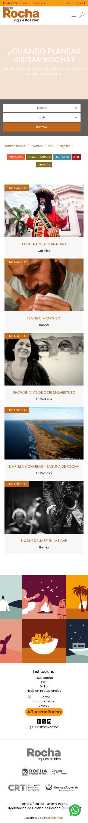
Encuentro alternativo (44, 244)
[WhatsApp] (75, 810)
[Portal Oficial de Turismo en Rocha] (19, 15)
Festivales (62, 157)
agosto (65, 146)
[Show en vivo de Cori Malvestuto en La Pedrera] (44, 359)
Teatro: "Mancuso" (44, 318)
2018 (51, 146)
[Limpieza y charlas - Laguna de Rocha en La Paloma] (44, 433)
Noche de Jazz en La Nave (44, 540)
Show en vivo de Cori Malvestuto (44, 392)
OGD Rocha (44, 678)
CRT (44, 682)
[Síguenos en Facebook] (39, 721)
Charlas (44, 164)
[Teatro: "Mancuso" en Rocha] (44, 284)
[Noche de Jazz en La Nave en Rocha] (44, 507)
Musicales (16, 157)
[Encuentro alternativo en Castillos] (44, 210)
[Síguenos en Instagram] (49, 721)
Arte (76, 157)
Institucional (75, 3)
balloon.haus (54, 818)
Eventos (37, 146)
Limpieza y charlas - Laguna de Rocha (44, 466)
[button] (82, 15)
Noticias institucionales (44, 691)
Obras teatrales (39, 157)
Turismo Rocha (14, 146)
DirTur (44, 686)
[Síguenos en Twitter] (44, 721)
